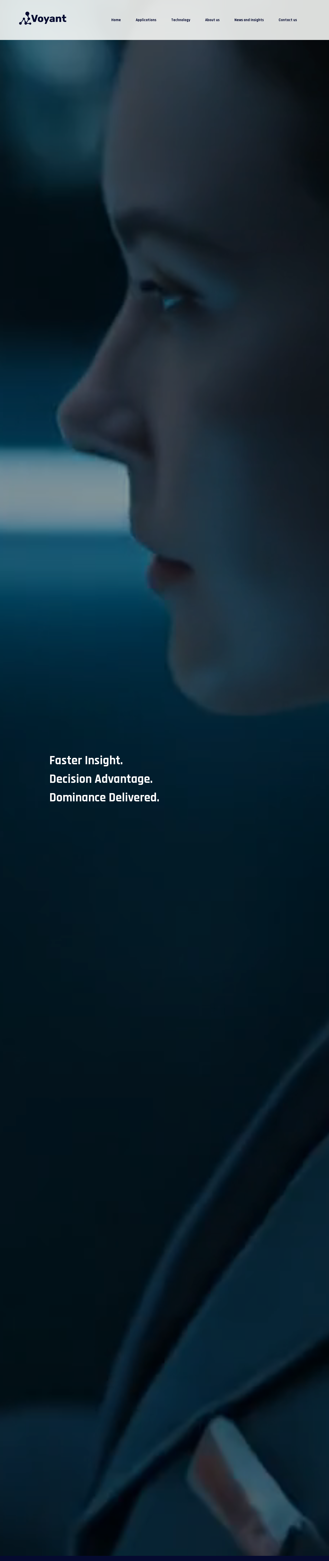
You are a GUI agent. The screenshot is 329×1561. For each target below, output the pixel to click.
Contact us (288, 20)
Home (116, 20)
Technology (180, 20)
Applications (146, 20)
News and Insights (249, 20)
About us (212, 20)
